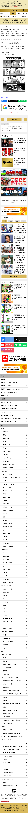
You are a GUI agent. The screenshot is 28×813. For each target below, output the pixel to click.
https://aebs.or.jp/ (5, 801)
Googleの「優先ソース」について (13, 112)
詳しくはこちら (14, 6)
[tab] (4, 221)
